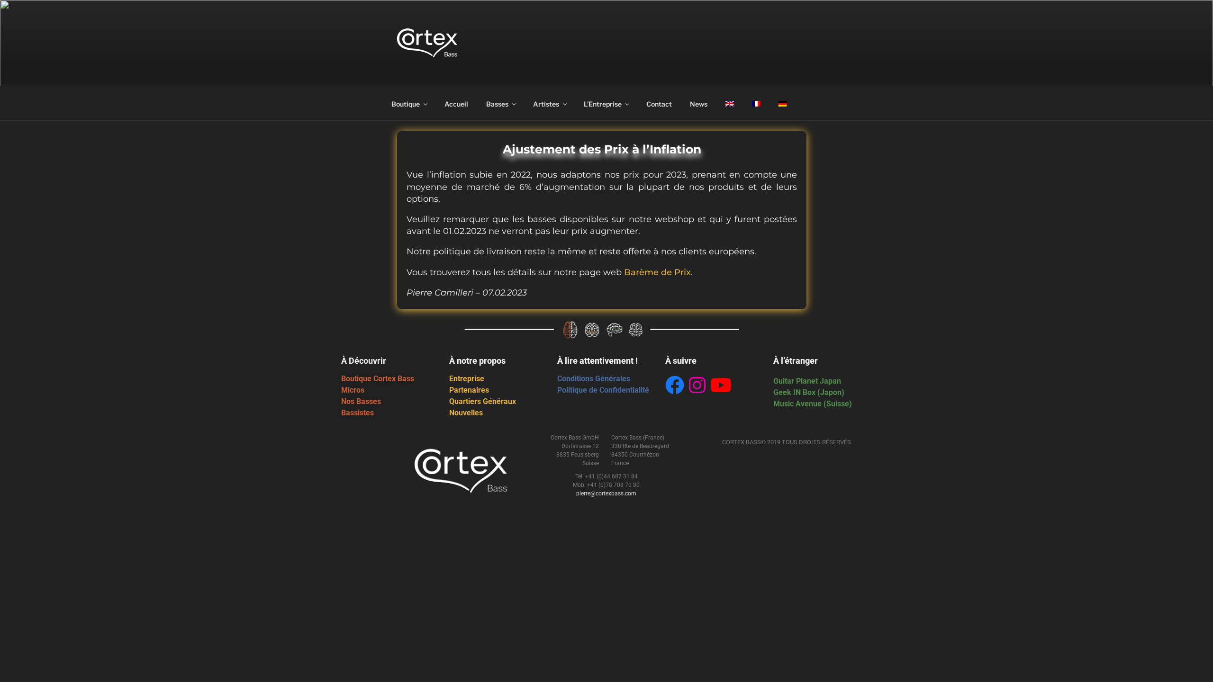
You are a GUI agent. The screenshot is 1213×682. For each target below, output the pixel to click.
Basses (497, 104)
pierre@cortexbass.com (606, 493)
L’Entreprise (603, 104)
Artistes (546, 104)
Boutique (405, 104)
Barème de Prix (657, 272)
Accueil (456, 104)
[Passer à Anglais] (729, 103)
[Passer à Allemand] (782, 103)
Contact (659, 104)
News (698, 104)
